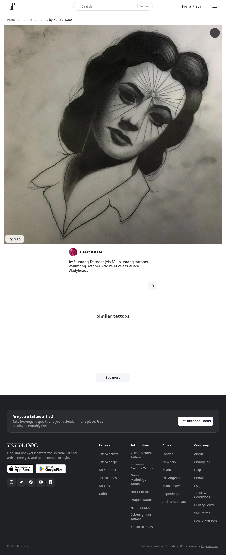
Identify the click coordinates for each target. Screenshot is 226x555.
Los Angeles (171, 478)
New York (169, 462)
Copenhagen (171, 494)
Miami (167, 470)
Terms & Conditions (202, 494)
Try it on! (14, 239)
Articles (104, 486)
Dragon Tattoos (142, 500)
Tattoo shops (108, 462)
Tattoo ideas (108, 478)
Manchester (171, 486)
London (167, 454)
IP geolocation (209, 546)
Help (197, 470)
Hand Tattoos (140, 508)
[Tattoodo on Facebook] (50, 482)
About (198, 454)
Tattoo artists (108, 454)
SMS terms (202, 513)
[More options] (215, 33)
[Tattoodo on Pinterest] (30, 482)
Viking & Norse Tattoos (142, 455)
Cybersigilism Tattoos (141, 516)
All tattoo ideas (142, 527)
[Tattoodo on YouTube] (40, 482)
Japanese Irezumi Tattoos (142, 466)
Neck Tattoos (140, 492)
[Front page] (12, 6)
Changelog (202, 462)
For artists (191, 6)
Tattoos (144, 6)
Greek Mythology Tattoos (138, 479)
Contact (199, 478)
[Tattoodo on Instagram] (11, 482)
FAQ (197, 486)
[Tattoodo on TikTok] (21, 482)
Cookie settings (205, 521)
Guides (104, 494)
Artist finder (108, 470)
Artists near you (174, 502)
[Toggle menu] (214, 6)
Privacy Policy (204, 505)
